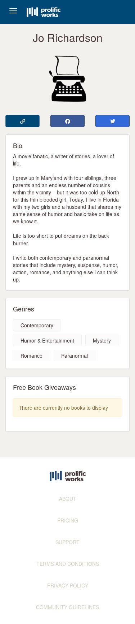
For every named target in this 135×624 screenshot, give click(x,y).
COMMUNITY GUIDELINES (67, 607)
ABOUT (67, 498)
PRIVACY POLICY (67, 585)
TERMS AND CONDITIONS (67, 563)
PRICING (67, 520)
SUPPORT (67, 542)
